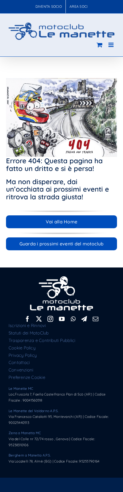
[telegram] (84, 319)
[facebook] (27, 319)
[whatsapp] (73, 319)
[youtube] (62, 319)
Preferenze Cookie (27, 377)
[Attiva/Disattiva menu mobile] (111, 45)
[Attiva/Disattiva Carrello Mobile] (99, 45)
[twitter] (39, 319)
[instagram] (50, 319)
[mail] (95, 319)
